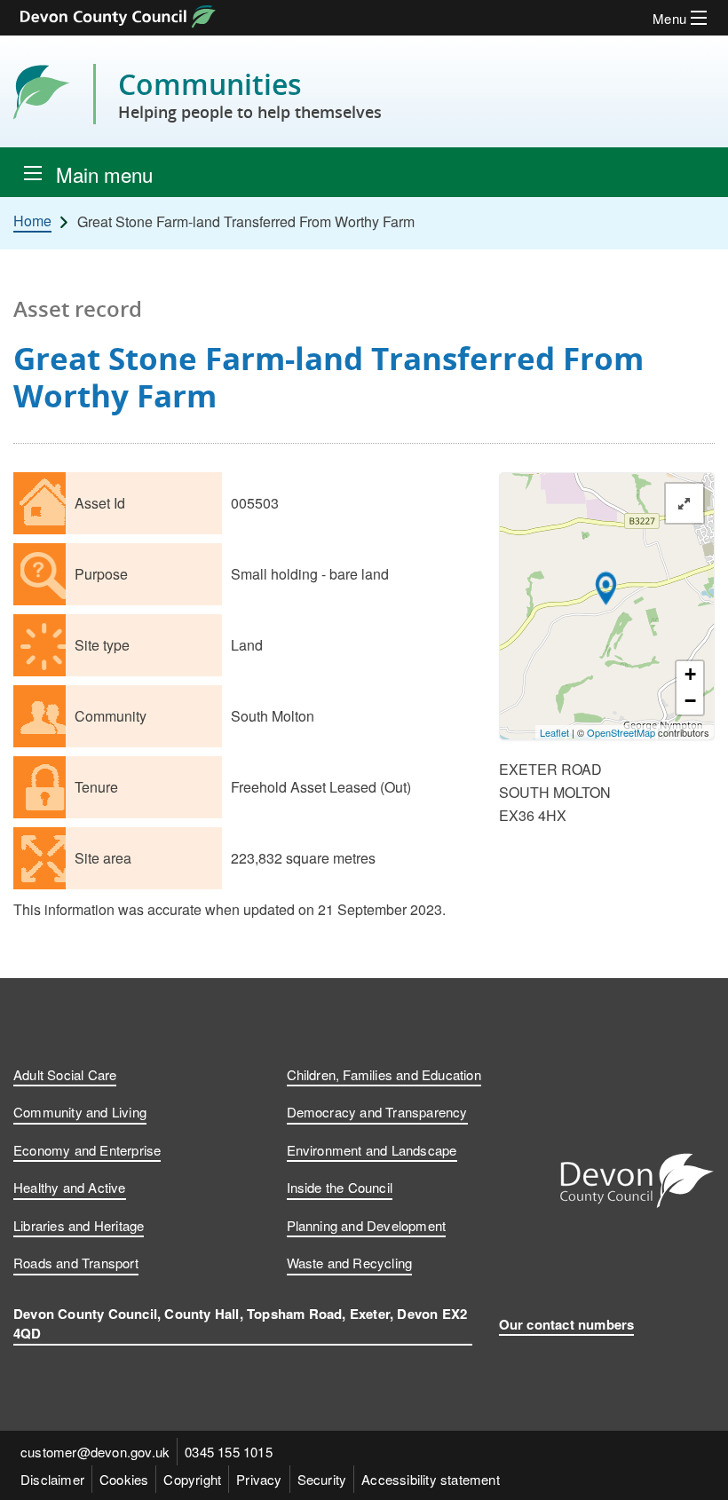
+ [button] (690, 674)
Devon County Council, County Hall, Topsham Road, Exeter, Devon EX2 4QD (240, 1324)
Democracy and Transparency (377, 1111)
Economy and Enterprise (87, 1150)
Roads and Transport (75, 1262)
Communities (250, 94)
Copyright (192, 1479)
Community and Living (79, 1111)
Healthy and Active (69, 1187)
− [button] (690, 701)
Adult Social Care (64, 1074)
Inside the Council (340, 1187)
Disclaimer (52, 1479)
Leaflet (554, 732)
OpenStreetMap (621, 732)
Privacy (258, 1479)
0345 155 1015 (229, 1451)
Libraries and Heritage (78, 1225)
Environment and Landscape (372, 1150)
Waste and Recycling (350, 1262)
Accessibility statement (430, 1479)
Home (32, 221)
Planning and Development (367, 1225)
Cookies (123, 1479)
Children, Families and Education (384, 1074)
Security (322, 1479)
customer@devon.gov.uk (95, 1451)
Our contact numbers (567, 1324)
